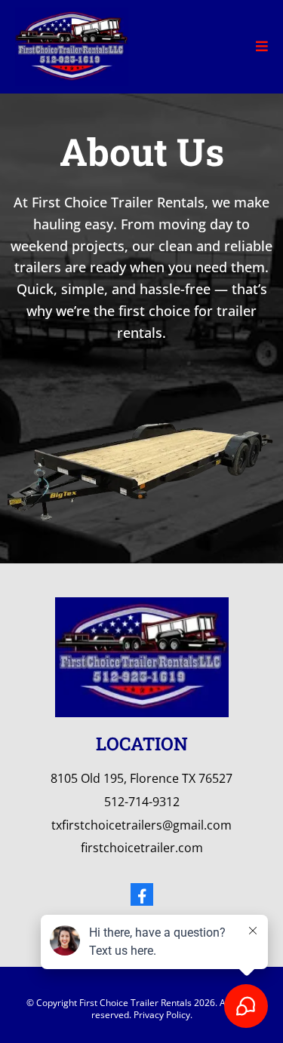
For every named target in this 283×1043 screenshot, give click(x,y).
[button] (262, 46)
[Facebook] (141, 894)
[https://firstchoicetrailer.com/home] (71, 45)
